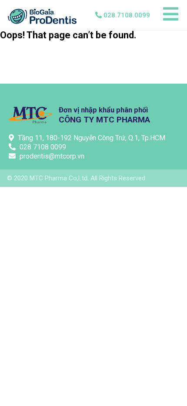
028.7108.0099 (127, 15)
